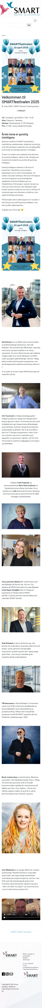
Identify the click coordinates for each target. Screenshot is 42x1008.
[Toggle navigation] (35, 20)
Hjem (4, 35)
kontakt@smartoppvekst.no (31, 967)
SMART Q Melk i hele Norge (21, 932)
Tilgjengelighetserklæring (30, 969)
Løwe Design (6, 989)
